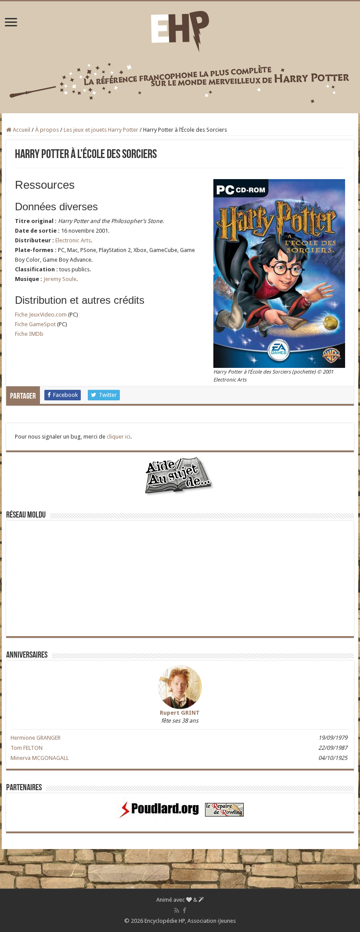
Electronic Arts (73, 240)
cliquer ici (118, 436)
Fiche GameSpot (35, 324)
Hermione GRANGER (36, 737)
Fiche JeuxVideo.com (41, 314)
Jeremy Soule (59, 279)
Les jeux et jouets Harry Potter (101, 129)
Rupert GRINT (180, 712)
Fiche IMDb (29, 334)
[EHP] (180, 29)
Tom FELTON (27, 748)
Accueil (20, 129)
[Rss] (176, 910)
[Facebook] (184, 910)
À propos (47, 129)
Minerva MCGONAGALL (40, 758)
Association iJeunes (211, 921)
